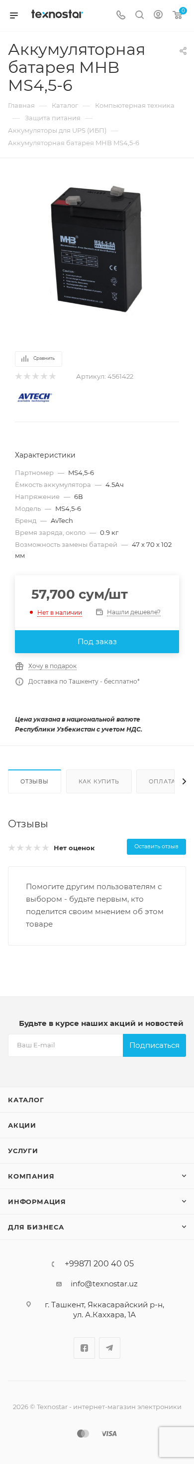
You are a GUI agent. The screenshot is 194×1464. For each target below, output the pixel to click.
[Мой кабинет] (158, 15)
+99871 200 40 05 (99, 1264)
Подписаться (154, 1045)
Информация (37, 1202)
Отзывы (34, 781)
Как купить (99, 781)
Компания (31, 1176)
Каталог (26, 1100)
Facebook (84, 1348)
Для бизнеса (36, 1227)
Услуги (23, 1151)
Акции (22, 1125)
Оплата (162, 781)
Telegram (109, 1348)
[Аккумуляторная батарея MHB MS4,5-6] (97, 248)
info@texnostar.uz (104, 1283)
